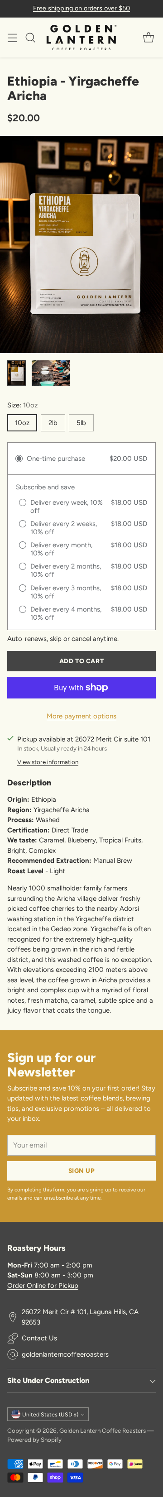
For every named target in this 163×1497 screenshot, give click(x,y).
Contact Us (39, 1338)
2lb (53, 423)
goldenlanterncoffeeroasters (65, 1354)
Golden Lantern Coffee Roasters (102, 1430)
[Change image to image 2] (51, 373)
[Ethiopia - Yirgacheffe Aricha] (81, 244)
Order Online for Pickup (42, 1286)
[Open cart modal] (148, 37)
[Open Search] (30, 37)
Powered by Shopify (34, 1439)
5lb (81, 423)
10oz (22, 423)
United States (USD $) (50, 1414)
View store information (47, 761)
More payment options (81, 716)
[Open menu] (12, 37)
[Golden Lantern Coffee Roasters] (81, 37)
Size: (22, 405)
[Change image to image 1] (16, 373)
